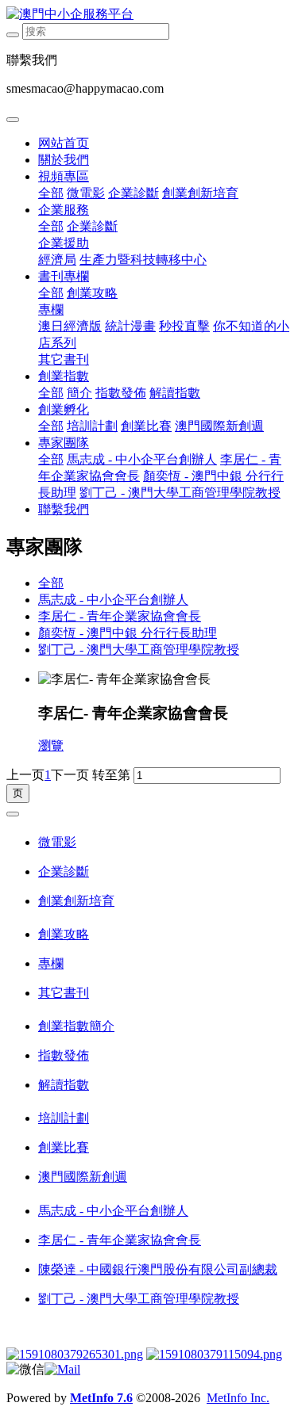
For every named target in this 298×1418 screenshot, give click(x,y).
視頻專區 (63, 176)
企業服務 (63, 209)
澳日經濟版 (70, 326)
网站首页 (63, 143)
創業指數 (63, 376)
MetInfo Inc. (238, 1398)
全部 (51, 193)
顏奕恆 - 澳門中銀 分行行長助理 (127, 633)
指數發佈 (120, 392)
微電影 (86, 193)
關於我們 (63, 159)
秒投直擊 (184, 326)
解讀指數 (174, 392)
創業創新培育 (200, 193)
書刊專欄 (63, 276)
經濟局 (57, 259)
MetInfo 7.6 (101, 1398)
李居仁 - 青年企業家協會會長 (119, 616)
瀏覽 (51, 745)
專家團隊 (63, 442)
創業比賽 (146, 426)
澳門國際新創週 (219, 426)
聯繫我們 (63, 509)
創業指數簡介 (76, 1026)
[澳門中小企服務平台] (149, 14)
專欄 (51, 309)
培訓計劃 (92, 426)
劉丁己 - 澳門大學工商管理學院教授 (180, 492)
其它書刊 (63, 359)
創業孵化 (63, 409)
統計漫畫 (130, 326)
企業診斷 (133, 193)
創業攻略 (92, 293)
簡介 (79, 392)
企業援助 (63, 243)
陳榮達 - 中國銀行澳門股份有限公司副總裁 (157, 1269)
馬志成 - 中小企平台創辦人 (142, 459)
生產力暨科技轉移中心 (143, 259)
